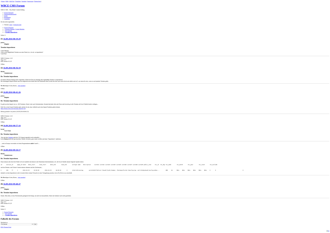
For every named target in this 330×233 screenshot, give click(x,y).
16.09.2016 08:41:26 (12, 92)
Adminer (10, 137)
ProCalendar (8, 30)
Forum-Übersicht (8, 12)
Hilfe (7, 1)
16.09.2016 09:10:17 (12, 150)
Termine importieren (11, 32)
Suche (5, 16)
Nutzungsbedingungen (10, 14)
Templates (18, 1)
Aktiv (10, 24)
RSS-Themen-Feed (6, 227)
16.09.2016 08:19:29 (12, 39)
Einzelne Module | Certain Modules (14, 29)
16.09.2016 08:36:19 (12, 68)
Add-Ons (11, 1)
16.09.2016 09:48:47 (12, 184)
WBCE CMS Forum (13, 5)
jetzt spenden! (21, 85)
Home (3, 1)
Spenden (24, 1)
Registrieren (7, 17)
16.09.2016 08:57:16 (12, 126)
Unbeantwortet (17, 24)
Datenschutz (37, 1)
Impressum (30, 1)
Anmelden (7, 19)
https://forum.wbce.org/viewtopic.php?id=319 (13, 108)
